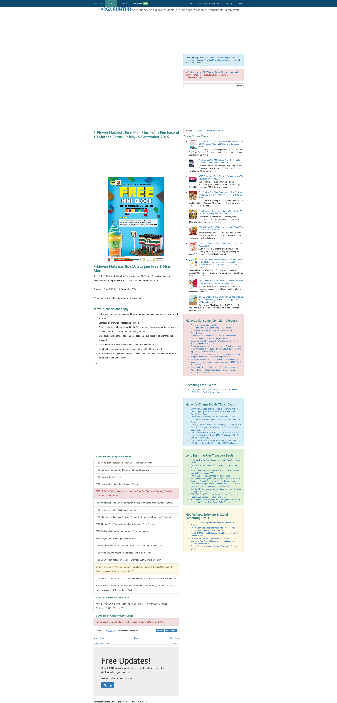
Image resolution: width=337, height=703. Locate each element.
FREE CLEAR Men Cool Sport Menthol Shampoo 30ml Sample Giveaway (128, 560)
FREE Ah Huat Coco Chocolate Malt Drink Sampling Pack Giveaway (126, 524)
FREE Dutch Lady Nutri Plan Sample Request (116, 510)
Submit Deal (139, 3)
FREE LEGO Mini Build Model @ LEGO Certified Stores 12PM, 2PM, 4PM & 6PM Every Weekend (214, 390)
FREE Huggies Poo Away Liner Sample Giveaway (118, 484)
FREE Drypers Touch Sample (109, 477)
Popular (188, 130)
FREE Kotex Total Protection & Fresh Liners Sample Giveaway (124, 463)
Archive (199, 130)
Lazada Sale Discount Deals (208, 3)
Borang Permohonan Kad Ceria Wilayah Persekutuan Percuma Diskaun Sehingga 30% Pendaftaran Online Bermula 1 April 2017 (134, 569)
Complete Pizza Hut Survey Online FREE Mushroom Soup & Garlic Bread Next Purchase (136, 578)
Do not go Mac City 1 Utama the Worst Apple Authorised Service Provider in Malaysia (214, 342)
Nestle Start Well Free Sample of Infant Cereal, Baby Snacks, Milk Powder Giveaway (134, 503)
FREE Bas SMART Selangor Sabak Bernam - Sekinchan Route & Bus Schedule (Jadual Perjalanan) (214, 495)
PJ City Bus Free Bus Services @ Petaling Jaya (210, 475)
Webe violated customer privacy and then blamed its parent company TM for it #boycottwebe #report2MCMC (215, 355)
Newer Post (99, 638)
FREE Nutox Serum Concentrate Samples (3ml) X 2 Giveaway (123, 553)
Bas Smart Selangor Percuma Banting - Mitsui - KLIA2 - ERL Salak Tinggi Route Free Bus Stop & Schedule (216, 485)
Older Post (174, 638)
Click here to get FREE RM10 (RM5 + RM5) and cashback (213, 72)
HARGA (111, 3)
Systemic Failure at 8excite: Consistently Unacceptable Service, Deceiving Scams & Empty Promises (213, 337)
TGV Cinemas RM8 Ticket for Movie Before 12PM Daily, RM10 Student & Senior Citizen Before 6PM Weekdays (214, 441)
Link (95, 363)
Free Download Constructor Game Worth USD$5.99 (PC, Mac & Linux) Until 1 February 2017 (220, 212)
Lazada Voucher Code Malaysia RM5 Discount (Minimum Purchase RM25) (130, 622)
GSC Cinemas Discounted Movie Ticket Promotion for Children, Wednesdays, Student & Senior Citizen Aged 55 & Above (215, 419)
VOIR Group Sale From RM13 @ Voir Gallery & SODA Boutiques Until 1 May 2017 (221, 177)
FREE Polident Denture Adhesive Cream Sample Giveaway (122, 531)
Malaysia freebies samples (220, 57)
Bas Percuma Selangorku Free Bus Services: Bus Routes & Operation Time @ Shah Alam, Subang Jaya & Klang (215, 479)
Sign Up (229, 3)
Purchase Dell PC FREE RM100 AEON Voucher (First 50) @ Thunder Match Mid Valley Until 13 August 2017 (221, 144)
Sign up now (197, 57)
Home (137, 638)
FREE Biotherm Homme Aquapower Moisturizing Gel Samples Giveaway (129, 545)
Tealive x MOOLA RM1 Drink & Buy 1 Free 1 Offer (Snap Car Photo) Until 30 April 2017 (219, 161)
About (189, 3)
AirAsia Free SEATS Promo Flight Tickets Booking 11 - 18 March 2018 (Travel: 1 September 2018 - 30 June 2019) (132, 606)
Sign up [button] (108, 685)
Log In (240, 3)
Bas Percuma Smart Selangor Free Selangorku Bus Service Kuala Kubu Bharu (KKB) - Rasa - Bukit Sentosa (215, 500)
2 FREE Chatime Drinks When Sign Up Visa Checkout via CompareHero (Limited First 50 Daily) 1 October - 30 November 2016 (221, 299)
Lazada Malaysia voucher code (219, 60)
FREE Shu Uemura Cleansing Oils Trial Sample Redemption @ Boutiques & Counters (134, 517)
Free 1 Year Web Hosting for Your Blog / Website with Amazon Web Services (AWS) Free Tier (213, 529)
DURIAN (123, 3)
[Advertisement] (168, 31)
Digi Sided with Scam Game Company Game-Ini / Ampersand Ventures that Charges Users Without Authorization (211, 330)
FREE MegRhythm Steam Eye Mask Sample (116, 538)
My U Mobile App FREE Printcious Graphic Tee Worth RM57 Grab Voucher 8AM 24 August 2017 (221, 282)
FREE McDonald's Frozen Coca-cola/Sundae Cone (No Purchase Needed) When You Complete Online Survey (134, 493)
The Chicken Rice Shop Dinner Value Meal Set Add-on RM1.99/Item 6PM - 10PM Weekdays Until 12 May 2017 (221, 195)
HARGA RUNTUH (114, 9)
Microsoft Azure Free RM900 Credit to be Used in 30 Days (215, 538)
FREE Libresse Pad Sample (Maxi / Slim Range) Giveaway (122, 470)
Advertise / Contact (215, 130)
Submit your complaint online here (205, 325)
